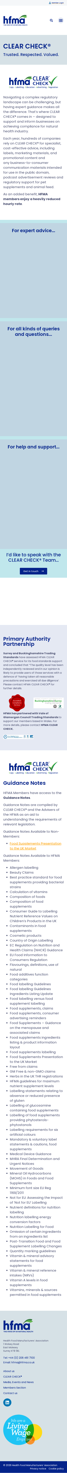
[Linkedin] (7, 1402)
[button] (61, 20)
